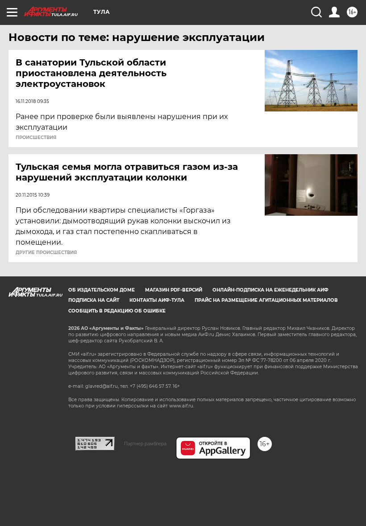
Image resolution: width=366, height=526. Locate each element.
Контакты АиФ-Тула (156, 300)
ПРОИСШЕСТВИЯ (36, 138)
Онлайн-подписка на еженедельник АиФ (270, 290)
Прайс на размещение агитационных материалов (266, 300)
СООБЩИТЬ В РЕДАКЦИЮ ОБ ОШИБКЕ (117, 311)
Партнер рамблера (145, 443)
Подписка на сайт (93, 300)
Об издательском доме (101, 290)
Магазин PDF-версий (173, 290)
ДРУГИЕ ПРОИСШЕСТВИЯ (46, 253)
